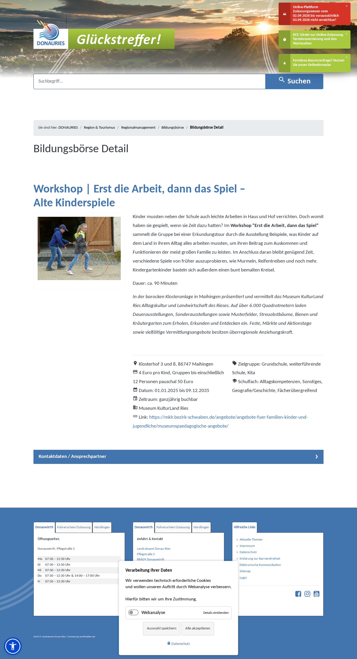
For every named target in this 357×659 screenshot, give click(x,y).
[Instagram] (306, 595)
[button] (12, 646)
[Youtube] (315, 595)
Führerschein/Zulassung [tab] (73, 527)
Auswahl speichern (161, 628)
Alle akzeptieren (197, 628)
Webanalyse (153, 613)
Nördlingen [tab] (102, 527)
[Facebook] (297, 595)
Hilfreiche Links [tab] (244, 527)
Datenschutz (178, 643)
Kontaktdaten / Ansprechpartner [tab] (72, 456)
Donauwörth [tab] (44, 527)
